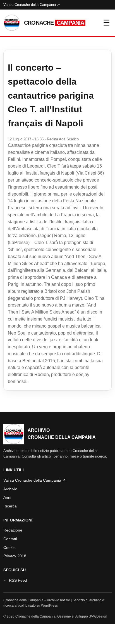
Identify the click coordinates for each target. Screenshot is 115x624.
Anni (7, 497)
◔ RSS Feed (15, 580)
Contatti (10, 539)
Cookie (9, 547)
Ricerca (10, 506)
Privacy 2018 (14, 556)
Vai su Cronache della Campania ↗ (31, 5)
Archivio (10, 489)
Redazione (12, 530)
